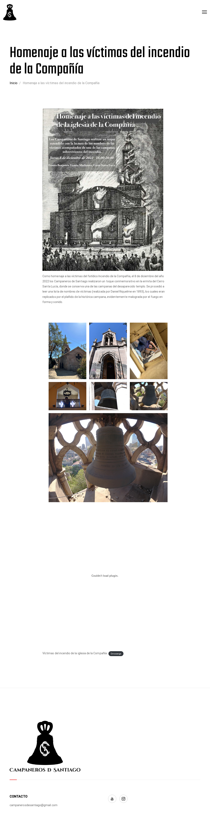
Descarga (116, 653)
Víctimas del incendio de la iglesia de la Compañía (74, 653)
